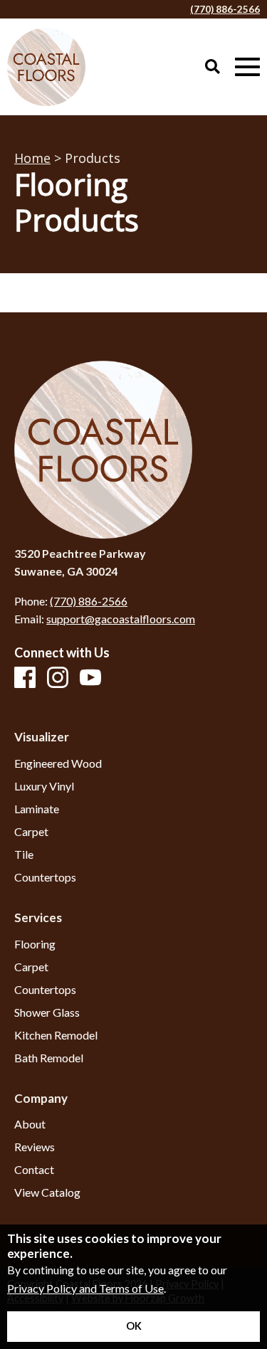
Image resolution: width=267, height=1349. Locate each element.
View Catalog (47, 1192)
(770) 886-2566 (225, 9)
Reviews (34, 1147)
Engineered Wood (58, 763)
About (30, 1124)
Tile (23, 854)
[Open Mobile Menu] (247, 67)
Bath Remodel (48, 1058)
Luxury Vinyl (44, 786)
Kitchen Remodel (56, 1035)
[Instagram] (57, 678)
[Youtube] (90, 678)
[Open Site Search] (212, 67)
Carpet (31, 831)
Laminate (36, 809)
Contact (34, 1169)
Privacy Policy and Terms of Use (85, 1288)
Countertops (45, 877)
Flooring (35, 944)
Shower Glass (47, 1012)
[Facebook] (25, 678)
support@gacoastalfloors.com (120, 618)
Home (32, 157)
